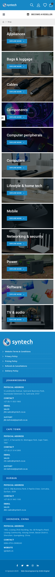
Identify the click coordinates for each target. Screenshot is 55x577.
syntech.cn (8, 551)
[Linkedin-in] (38, 566)
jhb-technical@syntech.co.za (15, 420)
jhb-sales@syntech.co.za (14, 412)
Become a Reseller (41, 14)
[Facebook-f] (17, 566)
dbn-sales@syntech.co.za (15, 510)
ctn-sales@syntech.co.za (14, 461)
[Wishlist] (45, 5)
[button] (32, 5)
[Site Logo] (10, 5)
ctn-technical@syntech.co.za (16, 469)
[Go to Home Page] (3, 22)
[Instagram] (33, 566)
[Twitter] (22, 566)
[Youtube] (27, 566)
